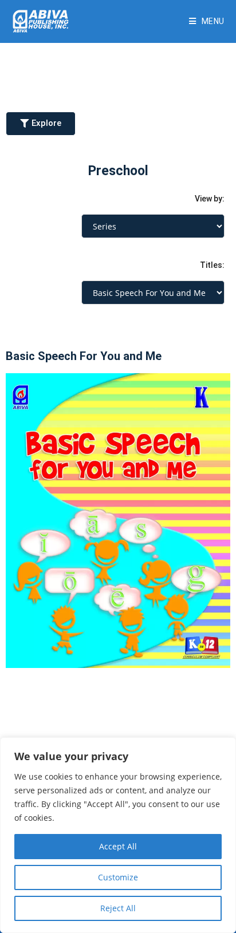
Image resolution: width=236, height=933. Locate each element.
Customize (118, 877)
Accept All (118, 846)
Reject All (118, 908)
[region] (118, 835)
